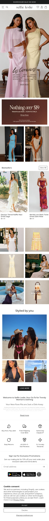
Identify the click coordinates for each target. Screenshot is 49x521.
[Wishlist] (38, 7)
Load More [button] (24, 388)
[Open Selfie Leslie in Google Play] (14, 474)
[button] (25, 210)
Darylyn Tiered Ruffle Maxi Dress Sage (11, 215)
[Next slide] (45, 54)
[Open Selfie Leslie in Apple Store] (29, 474)
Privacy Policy (18, 500)
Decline (25, 510)
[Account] (42, 7)
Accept (24, 505)
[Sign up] (43, 466)
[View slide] (24, 54)
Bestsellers (7, 168)
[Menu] (3, 7)
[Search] (7, 7)
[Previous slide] (3, 54)
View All (43, 168)
